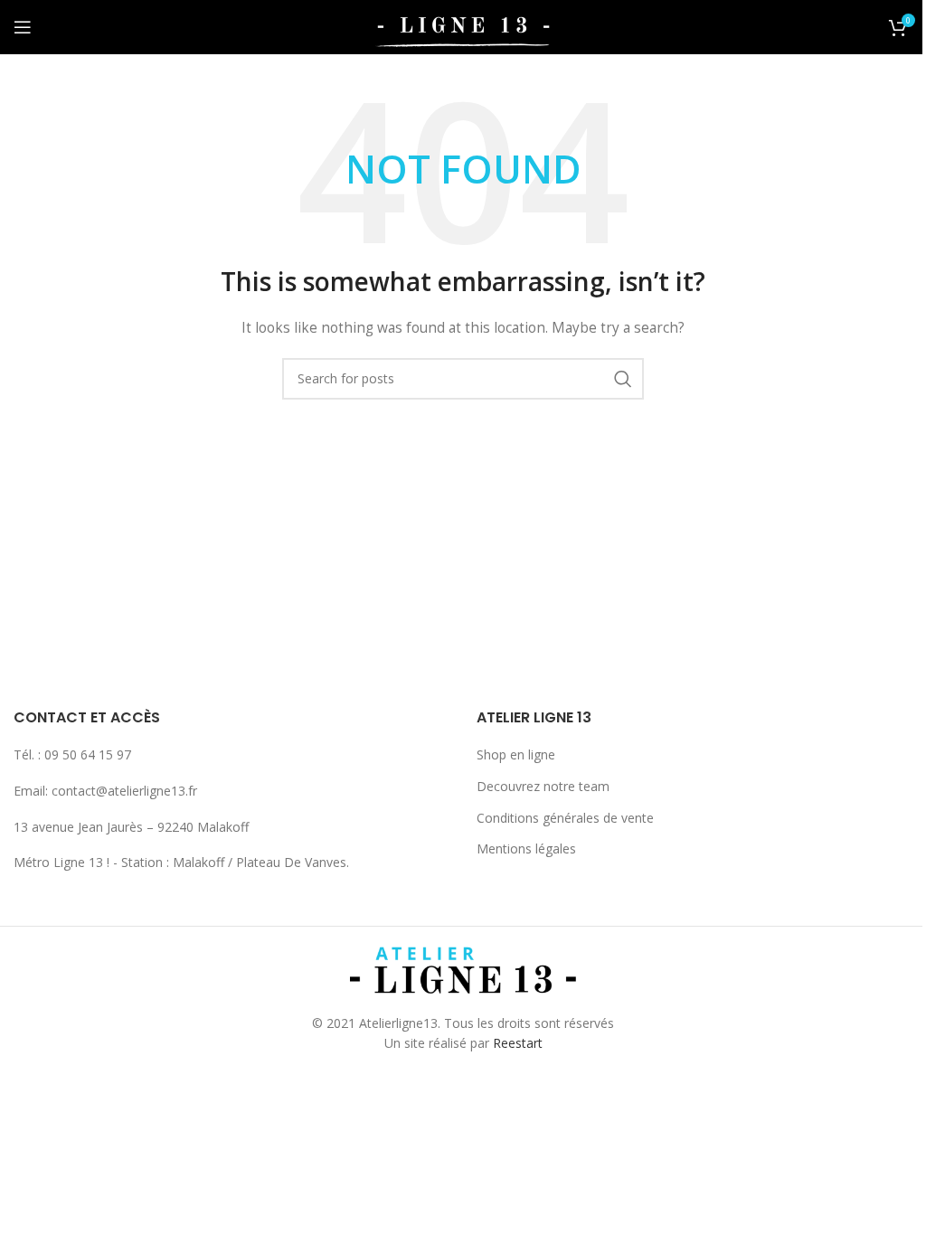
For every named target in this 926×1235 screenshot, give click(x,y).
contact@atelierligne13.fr (124, 790)
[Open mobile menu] (23, 27)
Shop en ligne (516, 754)
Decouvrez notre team (543, 786)
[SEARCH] (623, 379)
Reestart (518, 1042)
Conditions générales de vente (565, 817)
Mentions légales (526, 848)
